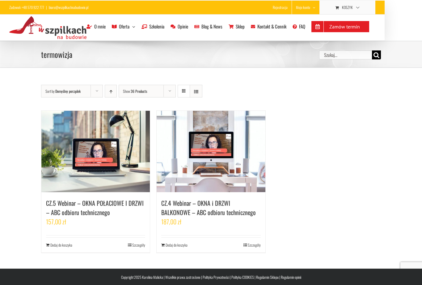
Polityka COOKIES (242, 277)
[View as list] (196, 91)
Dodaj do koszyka (61, 245)
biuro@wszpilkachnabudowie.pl (68, 7)
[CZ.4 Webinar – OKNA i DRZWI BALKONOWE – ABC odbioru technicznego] (211, 151)
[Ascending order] (111, 91)
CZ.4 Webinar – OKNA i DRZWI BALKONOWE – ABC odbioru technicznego (208, 207)
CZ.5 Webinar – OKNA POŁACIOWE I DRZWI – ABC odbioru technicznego (95, 207)
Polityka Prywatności (216, 277)
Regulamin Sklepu (267, 277)
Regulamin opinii (291, 277)
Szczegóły (138, 245)
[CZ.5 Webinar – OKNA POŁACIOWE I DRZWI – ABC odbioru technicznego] (95, 151)
